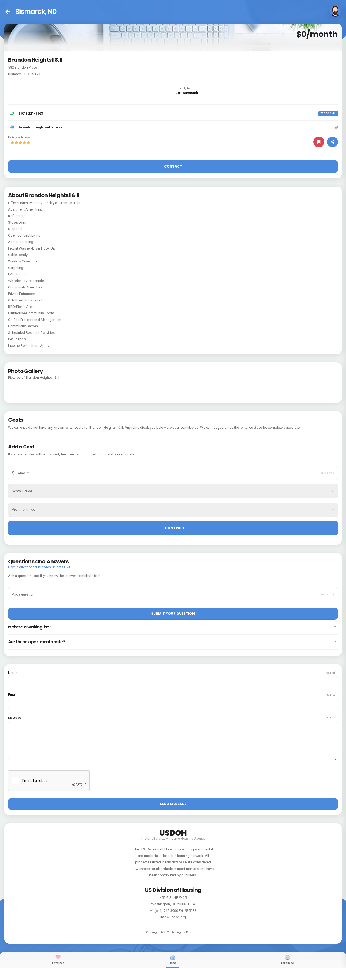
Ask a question (25, 586)
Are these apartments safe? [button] (36, 642)
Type (19, 501)
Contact (173, 166)
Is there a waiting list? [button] (29, 627)
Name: (13, 673)
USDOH (173, 832)
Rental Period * (25, 483)
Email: (12, 695)
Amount (21, 464)
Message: (15, 718)
